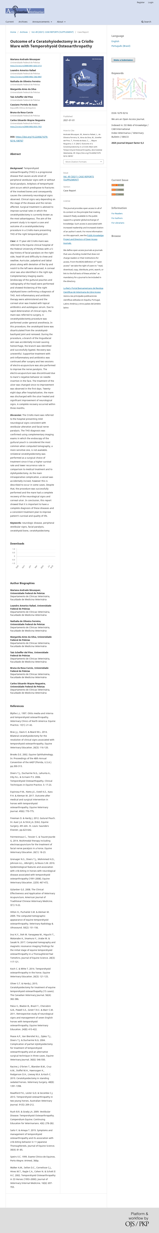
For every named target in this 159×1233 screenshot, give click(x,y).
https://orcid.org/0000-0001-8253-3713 (26, 66)
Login (150, 2)
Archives (23, 21)
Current (10, 21)
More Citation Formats (76, 161)
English (115, 41)
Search (147, 21)
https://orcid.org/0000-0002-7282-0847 (26, 77)
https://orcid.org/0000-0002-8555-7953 (26, 127)
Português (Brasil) (120, 45)
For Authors (117, 218)
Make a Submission (123, 60)
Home (13, 32)
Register (141, 2)
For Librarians (117, 222)
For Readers (117, 213)
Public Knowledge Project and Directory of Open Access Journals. (83, 239)
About (60, 21)
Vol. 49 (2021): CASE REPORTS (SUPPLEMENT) (53, 32)
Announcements (41, 21)
